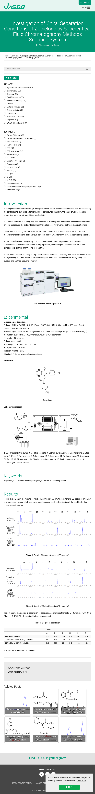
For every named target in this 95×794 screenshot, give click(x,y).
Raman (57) (11, 170)
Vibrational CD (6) (13, 190)
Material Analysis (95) (15, 107)
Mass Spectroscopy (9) (16, 161)
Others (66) (11, 113)
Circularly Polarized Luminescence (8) (21, 138)
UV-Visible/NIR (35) (14, 183)
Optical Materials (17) (15, 110)
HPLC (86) (11, 158)
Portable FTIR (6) (13, 167)
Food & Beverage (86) (15, 97)
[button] (84, 7)
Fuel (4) (10, 104)
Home (7, 56)
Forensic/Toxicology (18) (16, 100)
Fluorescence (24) (14, 145)
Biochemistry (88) (14, 91)
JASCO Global (14, 6)
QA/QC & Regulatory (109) (17, 123)
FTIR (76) (10, 148)
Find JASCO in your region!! (47, 758)
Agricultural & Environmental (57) (20, 88)
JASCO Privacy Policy (22, 783)
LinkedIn (41, 774)
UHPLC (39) (11, 180)
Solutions (14, 56)
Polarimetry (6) (13, 164)
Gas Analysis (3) (13, 154)
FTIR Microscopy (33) (15, 151)
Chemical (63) (12, 94)
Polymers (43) (12, 120)
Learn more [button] (81, 781)
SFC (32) (10, 174)
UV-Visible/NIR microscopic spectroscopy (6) (24, 187)
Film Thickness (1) (14, 142)
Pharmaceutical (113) (15, 116)
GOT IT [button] (69, 787)
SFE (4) (9, 177)
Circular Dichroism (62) (15, 135)
